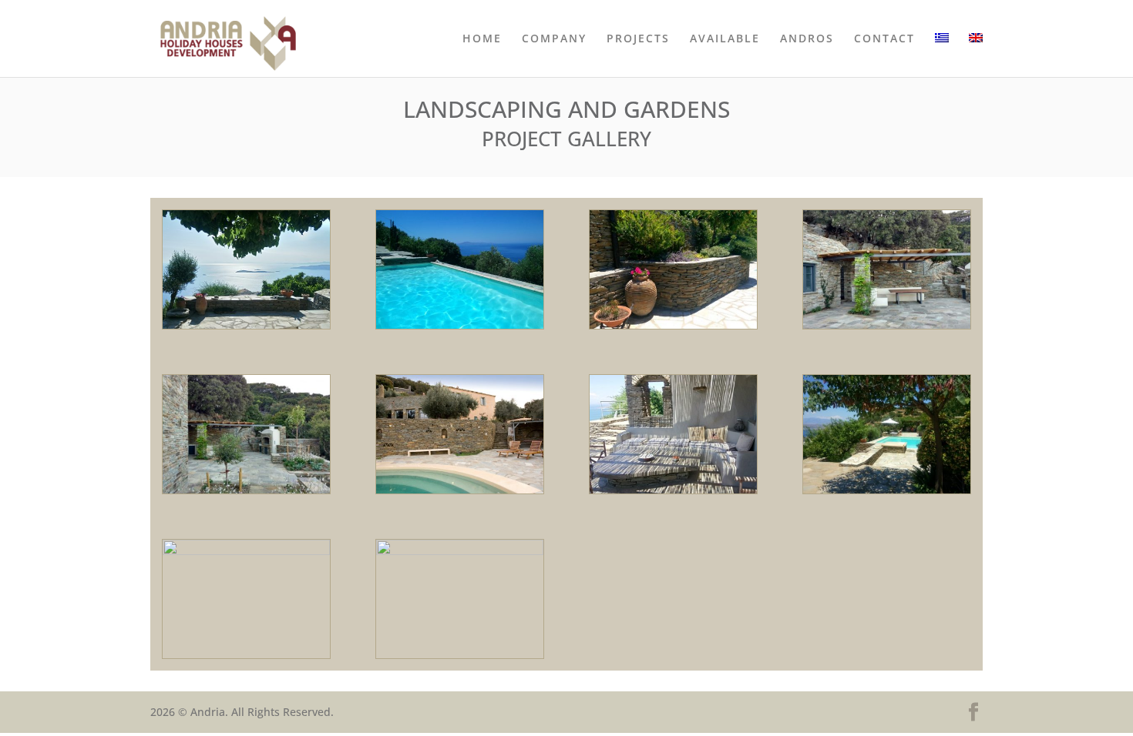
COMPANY (554, 39)
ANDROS (807, 39)
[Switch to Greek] (942, 55)
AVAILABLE (725, 39)
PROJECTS (638, 39)
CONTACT (884, 39)
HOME (482, 39)
